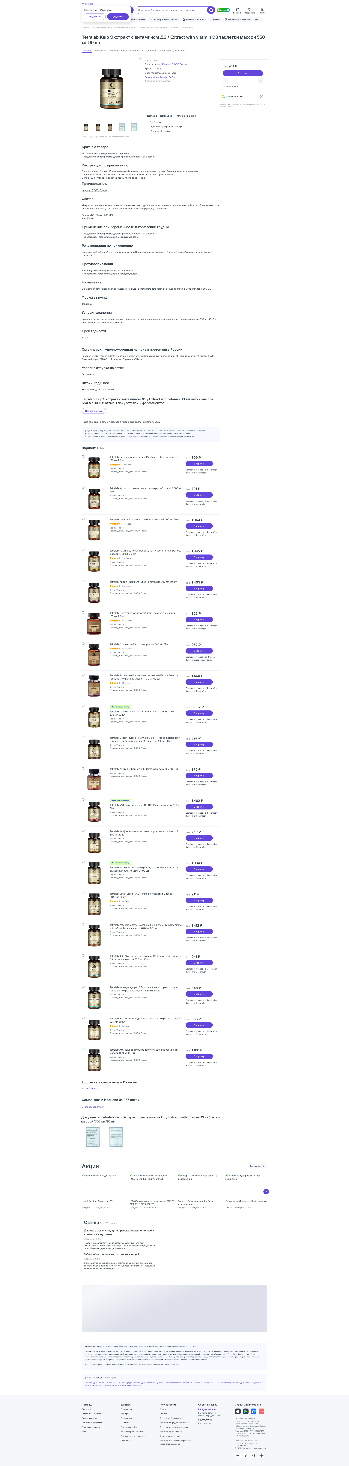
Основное (87, 50)
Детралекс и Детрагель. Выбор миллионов (247, 1201)
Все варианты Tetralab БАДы (160, 77)
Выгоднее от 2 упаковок (239, 19)
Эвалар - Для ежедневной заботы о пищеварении (196, 1202)
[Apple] (238, 1411)
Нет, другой (94, 16)
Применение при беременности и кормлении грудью (137, 171)
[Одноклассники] (246, 1455)
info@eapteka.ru (207, 1409)
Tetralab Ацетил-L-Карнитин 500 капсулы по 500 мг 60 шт (144, 769)
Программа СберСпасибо (171, 1418)
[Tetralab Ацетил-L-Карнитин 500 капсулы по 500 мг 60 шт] (94, 779)
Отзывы (163, 1413)
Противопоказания (92, 174)
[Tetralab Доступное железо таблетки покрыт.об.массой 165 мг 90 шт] (94, 623)
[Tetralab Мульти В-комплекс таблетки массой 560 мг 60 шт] (94, 530)
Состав (103, 171)
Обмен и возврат (90, 1418)
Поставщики (126, 1418)
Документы (180, 50)
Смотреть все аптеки (93, 1106)
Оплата (163, 1409)
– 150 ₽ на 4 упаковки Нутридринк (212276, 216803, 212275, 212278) (152, 1202)
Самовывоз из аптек (91, 1413)
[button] (87, 3)
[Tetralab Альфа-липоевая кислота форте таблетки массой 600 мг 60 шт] (94, 842)
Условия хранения (186, 115)
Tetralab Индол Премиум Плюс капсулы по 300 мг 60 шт (143, 581)
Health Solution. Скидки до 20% (98, 1201)
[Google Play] (246, 1411)
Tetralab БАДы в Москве (94, 1383)
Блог (84, 1431)
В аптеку (155, 131)
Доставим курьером (160, 126)
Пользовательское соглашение (174, 1427)
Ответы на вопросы (91, 1427)
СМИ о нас (126, 1440)
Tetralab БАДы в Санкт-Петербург (118, 1383)
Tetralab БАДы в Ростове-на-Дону (128, 1385)
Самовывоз (165, 50)
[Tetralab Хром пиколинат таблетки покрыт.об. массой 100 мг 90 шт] (94, 499)
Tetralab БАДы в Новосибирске (145, 1383)
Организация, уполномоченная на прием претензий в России (113, 177)
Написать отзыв (118, 50)
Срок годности (165, 174)
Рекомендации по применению (183, 171)
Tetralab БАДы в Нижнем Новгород (217, 1383)
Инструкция (101, 50)
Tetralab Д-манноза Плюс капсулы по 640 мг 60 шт (140, 644)
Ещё (256, 19)
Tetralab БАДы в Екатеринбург (170, 1383)
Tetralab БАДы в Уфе (106, 1385)
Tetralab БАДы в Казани (192, 1383)
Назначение (109, 174)
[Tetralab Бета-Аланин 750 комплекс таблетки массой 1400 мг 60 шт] (94, 904)
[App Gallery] (261, 1411)
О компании (126, 1409)
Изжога (216, 19)
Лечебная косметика (196, 19)
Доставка (151, 50)
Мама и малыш (138, 19)
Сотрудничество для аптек (133, 1436)
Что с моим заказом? (92, 1422)
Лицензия (125, 1422)
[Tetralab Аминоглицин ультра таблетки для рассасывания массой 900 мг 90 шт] (94, 1060)
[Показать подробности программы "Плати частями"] (261, 96)
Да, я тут (118, 16)
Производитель (90, 171)
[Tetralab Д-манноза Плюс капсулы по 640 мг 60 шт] (94, 655)
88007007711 (205, 1419)
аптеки (175, 1364)
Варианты (136, 50)
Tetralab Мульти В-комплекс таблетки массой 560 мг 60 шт (145, 519)
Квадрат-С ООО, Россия (174, 64)
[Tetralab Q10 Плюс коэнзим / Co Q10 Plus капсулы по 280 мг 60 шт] (94, 811)
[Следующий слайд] (266, 1191)
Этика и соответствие (170, 1436)
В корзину (199, 463)
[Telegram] (253, 1455)
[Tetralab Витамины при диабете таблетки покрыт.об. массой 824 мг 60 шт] (94, 1029)
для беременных (155, 10)
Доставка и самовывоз (159, 115)
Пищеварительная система (165, 19)
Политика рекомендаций (171, 1431)
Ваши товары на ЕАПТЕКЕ (133, 1431)
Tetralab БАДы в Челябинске (242, 1383)
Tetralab (157, 68)
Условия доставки (90, 1088)
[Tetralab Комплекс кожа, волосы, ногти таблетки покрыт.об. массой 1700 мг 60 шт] (94, 561)
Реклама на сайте (129, 1427)
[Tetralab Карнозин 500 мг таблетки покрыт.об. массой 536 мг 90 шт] (94, 717)
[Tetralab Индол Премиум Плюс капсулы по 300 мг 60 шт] (94, 592)
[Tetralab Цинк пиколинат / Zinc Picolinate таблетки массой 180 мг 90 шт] (94, 467)
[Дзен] (261, 1455)
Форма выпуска (126, 174)
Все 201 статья (107, 1223)
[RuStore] (253, 1411)
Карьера (124, 1413)
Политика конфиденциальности (174, 1422)
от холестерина (188, 10)
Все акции (255, 1166)
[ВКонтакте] (238, 1455)
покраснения (172, 10)
